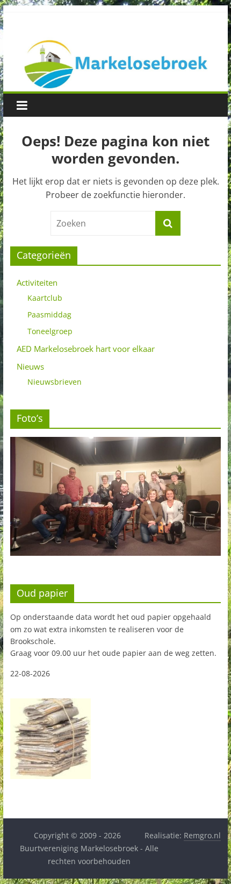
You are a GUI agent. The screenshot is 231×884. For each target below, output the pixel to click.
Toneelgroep (50, 331)
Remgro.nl (202, 835)
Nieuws (30, 366)
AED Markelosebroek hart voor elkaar (86, 348)
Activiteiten (37, 282)
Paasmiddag (49, 314)
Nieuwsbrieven (54, 382)
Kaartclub (44, 298)
